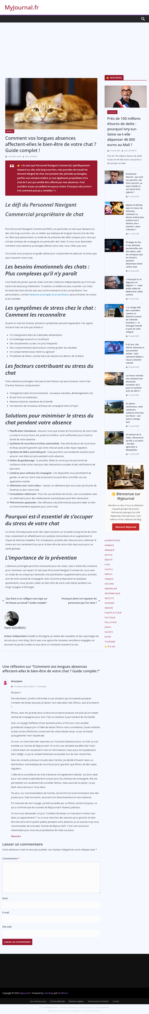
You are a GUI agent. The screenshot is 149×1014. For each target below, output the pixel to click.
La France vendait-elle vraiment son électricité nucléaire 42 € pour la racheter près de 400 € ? (135, 383)
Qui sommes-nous (38, 1001)
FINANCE (109, 579)
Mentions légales (76, 1001)
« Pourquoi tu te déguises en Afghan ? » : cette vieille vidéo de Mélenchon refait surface (134, 287)
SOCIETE (109, 632)
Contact (115, 1001)
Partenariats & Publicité (98, 1001)
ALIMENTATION (112, 540)
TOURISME (110, 641)
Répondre (16, 836)
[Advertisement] (74, 44)
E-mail (5, 912)
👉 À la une (110, 646)
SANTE (108, 627)
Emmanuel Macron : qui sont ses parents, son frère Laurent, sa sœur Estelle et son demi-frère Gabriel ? (134, 183)
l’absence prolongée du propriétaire (49, 294)
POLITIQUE (112, 112)
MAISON (109, 607)
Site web (7, 926)
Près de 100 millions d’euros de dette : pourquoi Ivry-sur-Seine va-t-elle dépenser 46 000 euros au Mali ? (124, 131)
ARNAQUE (109, 550)
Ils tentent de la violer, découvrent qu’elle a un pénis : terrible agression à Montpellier (134, 442)
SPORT (108, 636)
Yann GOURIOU (31, 156)
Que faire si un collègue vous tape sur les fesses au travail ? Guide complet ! (26, 600)
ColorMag (48, 993)
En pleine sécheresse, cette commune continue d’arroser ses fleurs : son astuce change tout (135, 412)
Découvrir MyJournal (125, 527)
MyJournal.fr (22, 7)
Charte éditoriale (57, 1001)
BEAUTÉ (108, 559)
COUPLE (109, 569)
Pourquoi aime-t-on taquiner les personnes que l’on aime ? (79, 600)
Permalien (42, 686)
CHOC (107, 564)
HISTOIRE (109, 583)
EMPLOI (108, 574)
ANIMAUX (9, 131)
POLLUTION (110, 622)
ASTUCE (108, 554)
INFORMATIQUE (112, 593)
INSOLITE (109, 598)
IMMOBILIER (111, 588)
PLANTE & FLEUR (113, 612)
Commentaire (10, 858)
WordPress (63, 993)
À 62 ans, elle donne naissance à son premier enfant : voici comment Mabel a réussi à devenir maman (135, 353)
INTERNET (110, 603)
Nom (5, 898)
